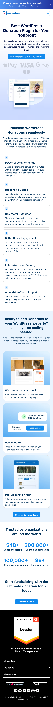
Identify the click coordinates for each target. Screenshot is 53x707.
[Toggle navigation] (48, 13)
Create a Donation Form (26, 515)
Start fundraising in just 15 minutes (26, 57)
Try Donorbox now (26, 601)
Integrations (9, 674)
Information (9, 661)
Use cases (8, 667)
